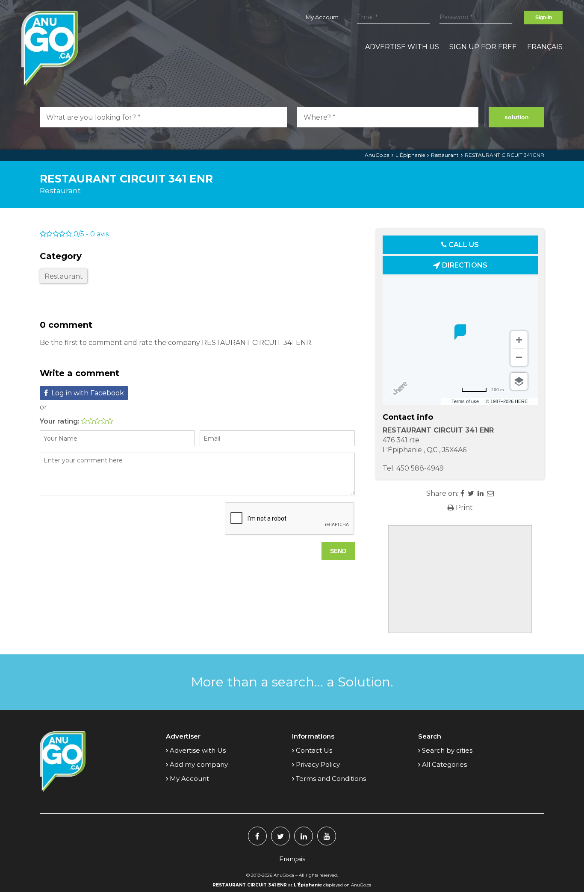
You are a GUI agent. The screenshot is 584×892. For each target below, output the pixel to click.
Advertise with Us (402, 47)
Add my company (199, 764)
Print (463, 507)
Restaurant (445, 155)
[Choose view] (519, 381)
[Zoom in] (519, 339)
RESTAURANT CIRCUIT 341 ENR (504, 155)
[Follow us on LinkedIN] (303, 836)
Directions (463, 265)
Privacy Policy (318, 764)
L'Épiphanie (410, 155)
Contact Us (314, 750)
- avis (91, 234)
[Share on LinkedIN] (481, 493)
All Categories (444, 764)
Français (545, 47)
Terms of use (465, 401)
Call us (463, 245)
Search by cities (447, 750)
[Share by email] (490, 493)
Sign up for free (483, 47)
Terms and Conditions (331, 778)
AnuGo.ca (377, 155)
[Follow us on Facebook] (257, 836)
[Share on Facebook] (462, 493)
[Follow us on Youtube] (326, 836)
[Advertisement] (460, 579)
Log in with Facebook (87, 393)
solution (516, 117)
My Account (322, 17)
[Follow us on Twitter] (280, 836)
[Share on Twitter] (471, 493)
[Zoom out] (519, 357)
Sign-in (543, 18)
